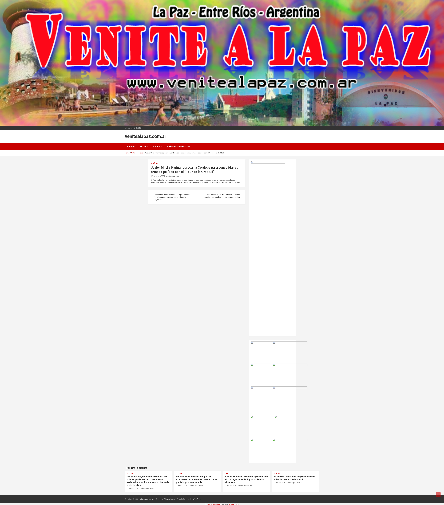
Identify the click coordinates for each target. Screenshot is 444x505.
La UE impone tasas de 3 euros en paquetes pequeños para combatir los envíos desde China (221, 196)
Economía (157, 146)
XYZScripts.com (234, 504)
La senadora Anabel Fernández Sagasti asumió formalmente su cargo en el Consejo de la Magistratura (172, 197)
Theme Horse (169, 499)
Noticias (131, 146)
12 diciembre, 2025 (158, 176)
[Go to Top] (438, 494)
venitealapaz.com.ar (145, 136)
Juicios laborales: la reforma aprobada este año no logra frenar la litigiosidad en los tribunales (246, 479)
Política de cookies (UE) (178, 146)
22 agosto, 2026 (132, 488)
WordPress (197, 499)
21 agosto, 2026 (181, 485)
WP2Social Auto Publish (212, 504)
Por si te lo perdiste (136, 467)
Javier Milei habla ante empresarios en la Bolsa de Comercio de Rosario (294, 478)
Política (144, 146)
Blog (226, 473)
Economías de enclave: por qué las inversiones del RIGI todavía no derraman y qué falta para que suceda (197, 479)
